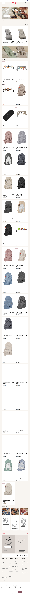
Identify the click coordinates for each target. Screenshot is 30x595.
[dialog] (15, 588)
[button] (15, 593)
